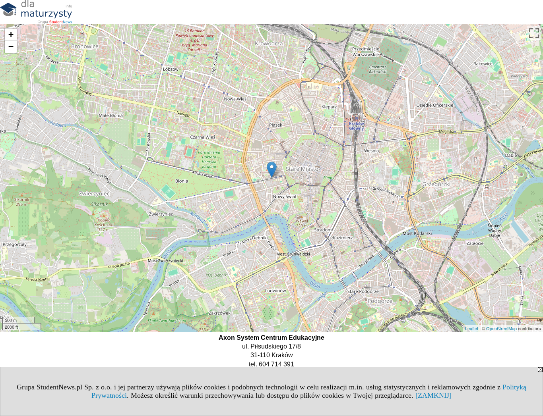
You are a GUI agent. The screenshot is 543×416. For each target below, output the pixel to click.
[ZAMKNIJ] (433, 395)
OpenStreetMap (501, 328)
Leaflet (471, 328)
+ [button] (11, 34)
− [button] (11, 47)
